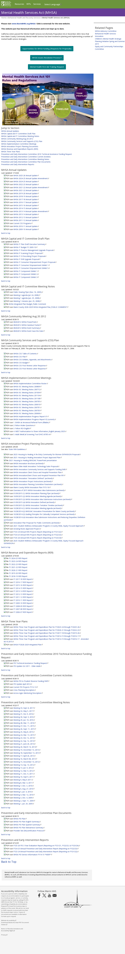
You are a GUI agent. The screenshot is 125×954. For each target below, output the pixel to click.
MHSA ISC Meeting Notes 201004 (27, 392)
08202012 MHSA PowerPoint (25, 322)
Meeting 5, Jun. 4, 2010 (22, 792)
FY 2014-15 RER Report (23, 588)
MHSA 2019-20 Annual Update (25, 193)
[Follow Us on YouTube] (49, 895)
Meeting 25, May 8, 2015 (23, 732)
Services (37, 4)
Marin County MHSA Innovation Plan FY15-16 (31, 487)
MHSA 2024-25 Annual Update (25, 181)
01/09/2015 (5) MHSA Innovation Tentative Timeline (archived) (38, 505)
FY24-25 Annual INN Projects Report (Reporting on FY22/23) (37, 535)
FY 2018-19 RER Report (18, 576)
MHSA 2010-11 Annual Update (25, 226)
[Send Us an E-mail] (55, 895)
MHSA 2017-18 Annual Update (25, 199)
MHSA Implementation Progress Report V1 (30, 416)
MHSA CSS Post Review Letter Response (30, 365)
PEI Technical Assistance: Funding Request (30, 663)
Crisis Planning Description (24, 690)
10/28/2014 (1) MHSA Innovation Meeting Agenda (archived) (37, 508)
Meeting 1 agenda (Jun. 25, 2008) (26, 298)
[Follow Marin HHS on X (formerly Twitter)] (44, 895)
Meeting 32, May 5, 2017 (23, 711)
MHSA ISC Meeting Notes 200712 (27, 389)
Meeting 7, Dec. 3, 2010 (23, 786)
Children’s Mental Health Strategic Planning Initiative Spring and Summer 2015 (110, 41)
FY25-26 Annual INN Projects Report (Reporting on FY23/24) (37, 538)
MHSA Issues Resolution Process (46, 58)
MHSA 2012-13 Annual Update (25, 217)
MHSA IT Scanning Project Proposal (28, 253)
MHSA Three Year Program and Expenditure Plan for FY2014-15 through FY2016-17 (46, 636)
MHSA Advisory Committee (105, 31)
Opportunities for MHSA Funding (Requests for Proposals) (46, 48)
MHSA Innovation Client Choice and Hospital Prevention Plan (37, 472)
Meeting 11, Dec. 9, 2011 (23, 774)
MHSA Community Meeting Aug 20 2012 (17, 139)
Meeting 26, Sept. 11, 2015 (24, 729)
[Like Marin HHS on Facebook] (39, 895)
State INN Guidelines (17, 449)
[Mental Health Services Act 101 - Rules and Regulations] (47, 99)
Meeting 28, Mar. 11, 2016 (24, 723)
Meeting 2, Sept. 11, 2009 (24, 801)
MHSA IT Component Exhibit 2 (25, 274)
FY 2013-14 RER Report (23, 591)
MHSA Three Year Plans (10, 151)
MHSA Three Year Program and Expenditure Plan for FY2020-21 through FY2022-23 (46, 630)
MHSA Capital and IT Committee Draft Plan (18, 133)
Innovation (99, 36)
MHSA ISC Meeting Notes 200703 (27, 410)
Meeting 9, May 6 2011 (23, 780)
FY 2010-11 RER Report (23, 600)
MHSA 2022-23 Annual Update (25, 184)
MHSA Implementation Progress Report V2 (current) (34, 419)
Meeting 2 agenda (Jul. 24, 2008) (26, 295)
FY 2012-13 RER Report (23, 594)
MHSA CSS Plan (20, 356)
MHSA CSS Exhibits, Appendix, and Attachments (32, 359)
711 (14, 902)
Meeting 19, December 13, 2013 (26, 750)
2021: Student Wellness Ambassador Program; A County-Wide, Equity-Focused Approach (48, 526)
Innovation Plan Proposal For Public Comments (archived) (36, 523)
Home (3, 17)
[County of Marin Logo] (78, 907)
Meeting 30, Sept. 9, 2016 (24, 717)
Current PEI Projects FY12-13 (25, 687)
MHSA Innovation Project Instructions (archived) (32, 481)
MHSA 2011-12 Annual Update (25, 220)
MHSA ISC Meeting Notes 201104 (27, 395)
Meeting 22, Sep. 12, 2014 (24, 741)
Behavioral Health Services (105, 33)
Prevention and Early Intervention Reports (17, 164)
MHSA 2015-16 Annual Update (25, 205)
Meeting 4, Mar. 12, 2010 (23, 795)
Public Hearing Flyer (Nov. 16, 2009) (27, 292)
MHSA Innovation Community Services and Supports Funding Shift (40, 469)
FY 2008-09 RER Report (23, 606)
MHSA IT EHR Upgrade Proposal (26, 259)
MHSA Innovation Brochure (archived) (28, 463)
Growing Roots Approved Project (27, 529)
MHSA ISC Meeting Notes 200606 (27, 413)
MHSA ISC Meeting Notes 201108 (27, 398)
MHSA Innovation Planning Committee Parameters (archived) (38, 484)
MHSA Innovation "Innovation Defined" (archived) (33, 478)
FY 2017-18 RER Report (23, 579)
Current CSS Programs (22, 223)
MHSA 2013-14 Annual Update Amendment (31, 211)
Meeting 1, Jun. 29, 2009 (23, 804)
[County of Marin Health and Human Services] (6, 6)
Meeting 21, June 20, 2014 (24, 744)
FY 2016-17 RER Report (23, 582)
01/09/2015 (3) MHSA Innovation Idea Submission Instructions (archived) (42, 499)
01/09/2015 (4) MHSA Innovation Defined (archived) (34, 502)
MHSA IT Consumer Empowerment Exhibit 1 (31, 265)
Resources (19, 4)
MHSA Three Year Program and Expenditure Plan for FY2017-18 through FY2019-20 (46, 633)
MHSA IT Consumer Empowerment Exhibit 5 (31, 268)
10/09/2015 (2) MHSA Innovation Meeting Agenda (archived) (37, 496)
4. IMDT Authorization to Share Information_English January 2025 (39, 431)
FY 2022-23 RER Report (18, 564)
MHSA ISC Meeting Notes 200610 (27, 404)
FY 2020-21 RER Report (18, 570)
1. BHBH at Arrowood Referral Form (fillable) (31, 422)
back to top (5, 233)
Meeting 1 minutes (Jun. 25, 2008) (27, 301)
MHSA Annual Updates (10, 131)
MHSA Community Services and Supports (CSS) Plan (21, 141)
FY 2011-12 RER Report (23, 597)
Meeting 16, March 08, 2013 (25, 759)
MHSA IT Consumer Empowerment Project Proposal (34, 262)
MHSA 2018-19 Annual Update (25, 196)
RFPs (28, 4)
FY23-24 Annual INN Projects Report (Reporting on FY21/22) (37, 532)
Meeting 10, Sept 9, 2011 (23, 777)
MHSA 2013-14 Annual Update (25, 214)
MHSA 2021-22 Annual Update (25, 190)
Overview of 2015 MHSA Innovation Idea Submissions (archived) (39, 490)
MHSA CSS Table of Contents (25, 353)
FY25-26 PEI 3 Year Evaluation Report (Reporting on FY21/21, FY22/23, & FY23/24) (46, 845)
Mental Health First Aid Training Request (47, 67)
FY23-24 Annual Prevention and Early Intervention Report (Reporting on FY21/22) (45, 851)
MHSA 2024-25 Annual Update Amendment (31, 178)
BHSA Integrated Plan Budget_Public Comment (27, 304)
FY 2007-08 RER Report (23, 609)
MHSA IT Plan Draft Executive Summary (29, 244)
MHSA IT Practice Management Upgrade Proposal (33, 250)
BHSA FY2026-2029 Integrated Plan (27, 644)
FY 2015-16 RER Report (23, 585)
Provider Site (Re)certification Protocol (29, 830)
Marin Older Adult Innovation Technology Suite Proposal (36, 466)
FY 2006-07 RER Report (23, 612)
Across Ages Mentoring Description (27, 693)
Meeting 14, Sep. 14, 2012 (24, 765)
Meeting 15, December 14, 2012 (26, 762)
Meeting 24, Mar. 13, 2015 (24, 735)
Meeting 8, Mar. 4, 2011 (23, 783)
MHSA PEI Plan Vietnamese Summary (28, 827)
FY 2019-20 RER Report (18, 573)
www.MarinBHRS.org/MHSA (24, 23)
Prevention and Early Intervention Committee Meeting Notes (25, 159)
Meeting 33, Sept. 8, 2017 (24, 708)
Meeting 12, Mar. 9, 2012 (23, 771)
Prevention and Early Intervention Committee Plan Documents (26, 162)
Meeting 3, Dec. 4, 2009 (23, 798)
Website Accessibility (8, 920)
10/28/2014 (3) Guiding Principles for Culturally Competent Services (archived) (44, 514)
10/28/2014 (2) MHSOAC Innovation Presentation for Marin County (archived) (44, 511)
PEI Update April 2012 (22, 684)
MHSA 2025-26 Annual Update (25, 175)
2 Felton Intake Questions (24, 425)
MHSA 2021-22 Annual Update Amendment (31, 187)
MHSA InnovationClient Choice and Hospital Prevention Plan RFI (39, 475)
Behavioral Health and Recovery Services (24, 17)
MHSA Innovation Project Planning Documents (19, 146)
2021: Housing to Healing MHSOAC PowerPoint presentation (33, 460)
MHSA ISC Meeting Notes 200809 (27, 386)
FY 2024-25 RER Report (18, 558)
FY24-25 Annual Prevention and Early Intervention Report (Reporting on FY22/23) (45, 848)
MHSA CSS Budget (21, 362)
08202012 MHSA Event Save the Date (28, 331)
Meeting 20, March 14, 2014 (25, 747)
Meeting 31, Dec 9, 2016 (23, 714)
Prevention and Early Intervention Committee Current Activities (26, 157)
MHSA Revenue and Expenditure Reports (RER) (19, 149)
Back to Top (8, 862)
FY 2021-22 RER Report (18, 567)
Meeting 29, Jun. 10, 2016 (23, 720)
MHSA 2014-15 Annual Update (25, 208)
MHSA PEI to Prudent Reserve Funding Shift (31, 681)
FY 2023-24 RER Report (18, 561)
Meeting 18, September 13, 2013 (26, 753)
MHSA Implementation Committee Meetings (18, 144)
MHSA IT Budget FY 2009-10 (25, 247)
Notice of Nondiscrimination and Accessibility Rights (12, 930)
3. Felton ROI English (22, 428)
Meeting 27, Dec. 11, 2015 (24, 726)
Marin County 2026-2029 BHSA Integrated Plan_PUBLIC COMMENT (40, 307)
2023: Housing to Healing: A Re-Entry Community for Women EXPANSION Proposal (46, 454)
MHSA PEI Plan (19, 819)
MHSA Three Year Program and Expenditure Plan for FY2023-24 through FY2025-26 (46, 627)
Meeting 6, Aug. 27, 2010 (23, 789)
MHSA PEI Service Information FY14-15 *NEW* (32, 854)
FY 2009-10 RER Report (23, 603)
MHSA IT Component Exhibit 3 (25, 277)
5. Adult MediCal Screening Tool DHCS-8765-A (32, 434)
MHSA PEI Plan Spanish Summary (27, 825)
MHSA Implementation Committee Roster (30, 383)
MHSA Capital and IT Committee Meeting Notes (20, 136)
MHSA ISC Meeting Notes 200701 (27, 407)
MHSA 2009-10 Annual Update (25, 229)
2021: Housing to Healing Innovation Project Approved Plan (37, 457)
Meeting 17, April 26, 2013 (24, 756)
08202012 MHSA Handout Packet (27, 325)
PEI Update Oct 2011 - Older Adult (27, 666)
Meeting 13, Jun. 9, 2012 (23, 768)
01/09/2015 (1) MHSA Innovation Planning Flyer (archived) (36, 493)
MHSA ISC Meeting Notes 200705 (27, 401)
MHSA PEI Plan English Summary (26, 821)
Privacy (4, 935)
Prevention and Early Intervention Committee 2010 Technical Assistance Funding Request (36, 154)
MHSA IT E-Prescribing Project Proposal (29, 256)
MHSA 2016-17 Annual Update (25, 202)
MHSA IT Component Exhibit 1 (25, 271)
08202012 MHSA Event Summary (27, 328)
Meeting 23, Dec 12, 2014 (24, 738)
